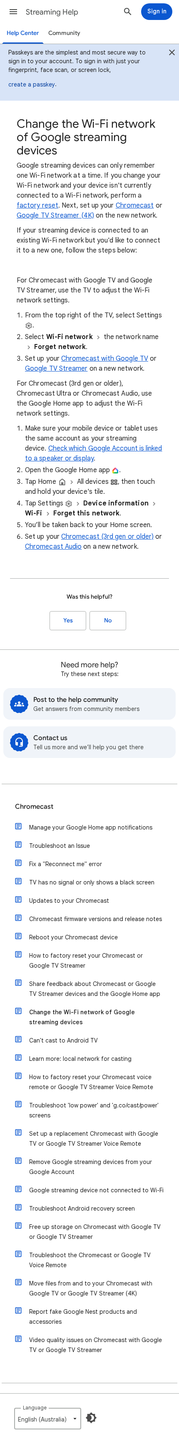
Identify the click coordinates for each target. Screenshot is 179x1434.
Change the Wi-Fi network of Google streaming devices (82, 1017)
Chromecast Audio (53, 546)
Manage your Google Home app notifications (90, 827)
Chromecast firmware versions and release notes (95, 919)
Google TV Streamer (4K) (55, 215)
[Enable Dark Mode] (91, 1418)
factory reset (37, 205)
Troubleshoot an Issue (59, 846)
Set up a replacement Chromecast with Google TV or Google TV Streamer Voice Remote (93, 1138)
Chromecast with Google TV (104, 358)
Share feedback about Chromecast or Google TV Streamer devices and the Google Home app (94, 989)
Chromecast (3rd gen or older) (107, 536)
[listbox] (47, 1418)
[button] (13, 12)
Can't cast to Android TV (63, 1040)
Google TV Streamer (56, 368)
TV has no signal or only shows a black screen (91, 882)
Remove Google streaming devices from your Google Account (90, 1167)
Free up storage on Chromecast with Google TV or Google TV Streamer (95, 1232)
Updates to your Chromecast (69, 900)
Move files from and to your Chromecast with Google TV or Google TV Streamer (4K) (90, 1288)
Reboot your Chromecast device (73, 937)
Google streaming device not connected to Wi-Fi (96, 1190)
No (108, 620)
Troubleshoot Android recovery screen (82, 1208)
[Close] (172, 54)
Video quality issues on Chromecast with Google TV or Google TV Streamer (95, 1345)
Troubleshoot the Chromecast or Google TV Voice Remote (90, 1260)
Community (64, 33)
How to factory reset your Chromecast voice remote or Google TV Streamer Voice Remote (91, 1082)
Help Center (23, 33)
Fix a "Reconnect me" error (65, 864)
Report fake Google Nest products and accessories (83, 1316)
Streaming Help (52, 12)
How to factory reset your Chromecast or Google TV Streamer (86, 960)
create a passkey (31, 84)
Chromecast (135, 205)
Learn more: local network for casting (80, 1058)
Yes (68, 620)
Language (35, 1407)
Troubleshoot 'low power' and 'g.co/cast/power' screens (94, 1110)
